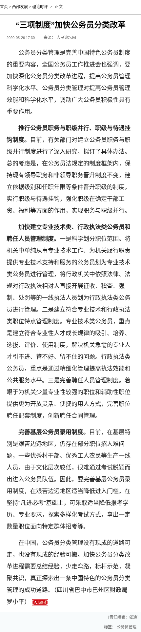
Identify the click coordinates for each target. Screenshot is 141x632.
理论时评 (40, 7)
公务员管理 (126, 627)
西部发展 (20, 7)
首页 (4, 7)
